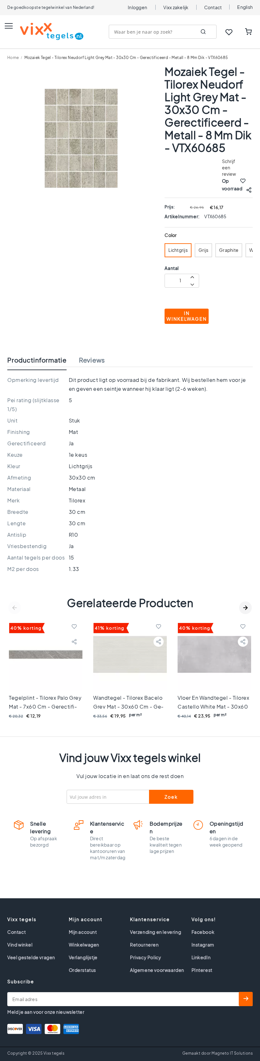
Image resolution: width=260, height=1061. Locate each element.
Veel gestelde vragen (31, 957)
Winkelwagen (84, 944)
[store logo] (45, 31)
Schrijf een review (229, 167)
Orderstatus (82, 970)
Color (171, 235)
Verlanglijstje (83, 957)
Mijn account (83, 932)
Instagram (203, 944)
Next (245, 607)
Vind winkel (20, 944)
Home (13, 57)
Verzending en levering (155, 932)
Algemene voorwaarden (157, 970)
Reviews (92, 360)
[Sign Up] (246, 999)
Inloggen (137, 7)
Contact (213, 7)
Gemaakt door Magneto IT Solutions (217, 1053)
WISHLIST (229, 32)
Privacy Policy (145, 957)
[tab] (43, 361)
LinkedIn (201, 957)
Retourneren (144, 944)
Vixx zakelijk (175, 7)
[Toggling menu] (9, 26)
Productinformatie (37, 360)
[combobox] (163, 32)
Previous (14, 607)
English (245, 7)
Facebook (203, 932)
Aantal (172, 268)
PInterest (202, 970)
